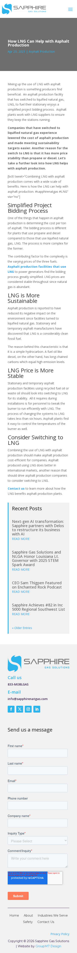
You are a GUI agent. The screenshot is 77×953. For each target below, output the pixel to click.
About (28, 915)
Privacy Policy (59, 934)
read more (21, 539)
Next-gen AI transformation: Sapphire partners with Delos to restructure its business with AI (38, 528)
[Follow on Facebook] (11, 709)
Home (14, 915)
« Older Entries (22, 628)
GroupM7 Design (48, 946)
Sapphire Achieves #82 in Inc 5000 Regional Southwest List (38, 607)
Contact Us (45, 922)
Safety (28, 922)
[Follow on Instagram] (28, 709)
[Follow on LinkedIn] (36, 709)
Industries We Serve (53, 915)
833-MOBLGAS (18, 684)
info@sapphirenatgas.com (28, 699)
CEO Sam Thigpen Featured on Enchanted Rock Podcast (37, 585)
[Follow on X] (19, 709)
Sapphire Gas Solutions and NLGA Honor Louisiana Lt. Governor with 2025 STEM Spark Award (36, 558)
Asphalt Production (42, 51)
